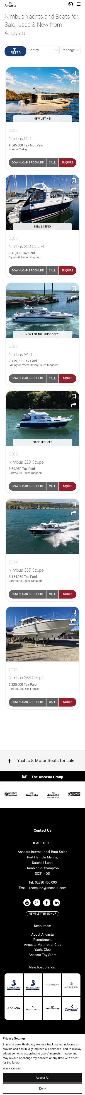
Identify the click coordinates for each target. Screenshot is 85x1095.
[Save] (73, 72)
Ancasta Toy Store (42, 955)
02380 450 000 (46, 882)
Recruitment (42, 940)
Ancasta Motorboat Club (42, 945)
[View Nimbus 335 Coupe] (42, 526)
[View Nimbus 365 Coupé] (42, 634)
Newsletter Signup (42, 913)
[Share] (73, 81)
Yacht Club (42, 950)
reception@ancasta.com (47, 888)
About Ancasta (42, 934)
